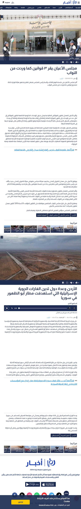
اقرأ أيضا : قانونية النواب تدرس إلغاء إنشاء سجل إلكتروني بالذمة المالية (44, 150)
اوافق (20, 502)
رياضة (16, 7)
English (7, 2)
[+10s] (74, 308)
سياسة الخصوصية (44, 505)
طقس (39, 7)
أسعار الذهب (69, 7)
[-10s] (69, 308)
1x (12, 308)
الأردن (60, 7)
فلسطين (47, 7)
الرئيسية (78, 7)
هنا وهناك (8, 7)
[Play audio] (7, 308)
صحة (54, 7)
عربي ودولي (31, 7)
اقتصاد (23, 7)
